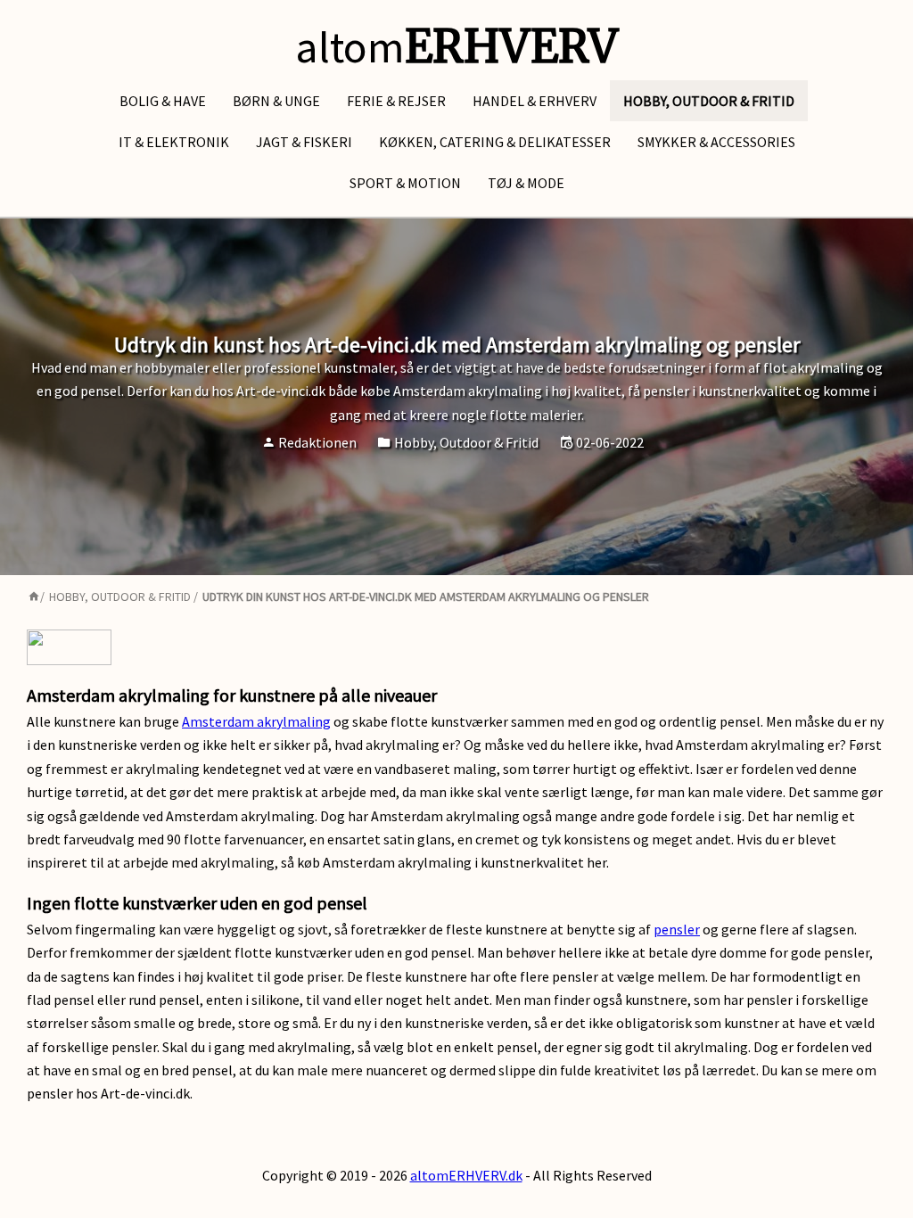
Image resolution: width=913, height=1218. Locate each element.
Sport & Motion (405, 183)
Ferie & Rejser (396, 101)
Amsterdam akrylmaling (256, 721)
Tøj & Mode (526, 183)
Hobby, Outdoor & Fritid (708, 101)
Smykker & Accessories (716, 142)
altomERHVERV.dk (466, 1175)
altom (456, 47)
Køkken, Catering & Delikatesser (495, 142)
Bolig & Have (162, 101)
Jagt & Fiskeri (304, 142)
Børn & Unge (276, 101)
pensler (677, 929)
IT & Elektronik (174, 142)
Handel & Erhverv (534, 101)
